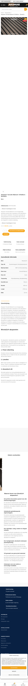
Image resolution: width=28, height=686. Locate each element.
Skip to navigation (5, 1)
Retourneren (3, 640)
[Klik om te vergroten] (3, 191)
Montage (3, 619)
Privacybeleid (3, 647)
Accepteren (14, 667)
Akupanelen (8, 12)
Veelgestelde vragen (5, 621)
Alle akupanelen (4, 616)
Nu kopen (6, 234)
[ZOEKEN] (25, 9)
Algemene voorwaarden (6, 643)
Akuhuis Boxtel (4, 629)
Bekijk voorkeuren (14, 674)
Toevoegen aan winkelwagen (17, 230)
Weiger (14, 671)
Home (2, 12)
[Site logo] (14, 4)
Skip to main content (18, 1)
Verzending (3, 638)
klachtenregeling (4, 645)
